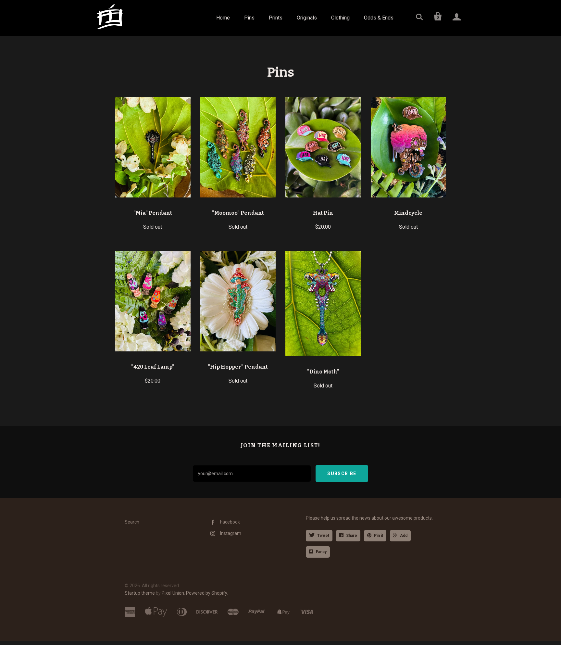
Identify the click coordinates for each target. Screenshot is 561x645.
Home (223, 18)
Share (351, 535)
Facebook (230, 522)
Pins (249, 18)
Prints (275, 18)
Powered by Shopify (206, 593)
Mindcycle (408, 213)
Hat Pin (323, 213)
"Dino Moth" (323, 372)
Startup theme (140, 593)
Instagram (230, 533)
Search (132, 522)
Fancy (321, 552)
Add (403, 535)
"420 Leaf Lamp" (152, 367)
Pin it (378, 535)
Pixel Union (173, 593)
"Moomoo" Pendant (238, 213)
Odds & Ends (378, 18)
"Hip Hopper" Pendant (238, 367)
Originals (307, 18)
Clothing (340, 18)
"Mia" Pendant (152, 213)
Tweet (323, 535)
